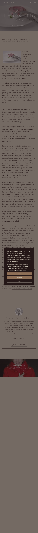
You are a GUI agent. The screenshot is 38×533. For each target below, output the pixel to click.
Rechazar (19, 277)
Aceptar (19, 273)
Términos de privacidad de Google (16, 270)
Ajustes (19, 281)
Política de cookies (23, 268)
